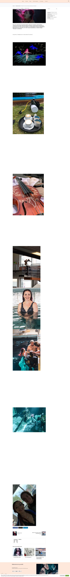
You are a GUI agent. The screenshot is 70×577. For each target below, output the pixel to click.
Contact (46, 1)
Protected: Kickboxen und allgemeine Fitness (51, 16)
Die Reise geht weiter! (50, 18)
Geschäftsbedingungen (25, 568)
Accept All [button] (67, 575)
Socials (26, 1)
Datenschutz (16, 568)
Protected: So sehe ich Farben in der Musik (52, 17)
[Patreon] (19, 571)
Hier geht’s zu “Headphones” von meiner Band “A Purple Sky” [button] (23, 34)
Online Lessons (35, 1)
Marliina (22, 8)
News (23, 1)
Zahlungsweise (20, 568)
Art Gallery (41, 1)
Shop (30, 1)
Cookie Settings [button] (62, 575)
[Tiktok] (21, 571)
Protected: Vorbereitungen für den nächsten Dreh (52, 14)
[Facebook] (13, 571)
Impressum (13, 568)
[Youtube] (16, 571)
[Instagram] (14, 571)
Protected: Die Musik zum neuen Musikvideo (52, 12)
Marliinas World (27, 8)
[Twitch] (17, 571)
